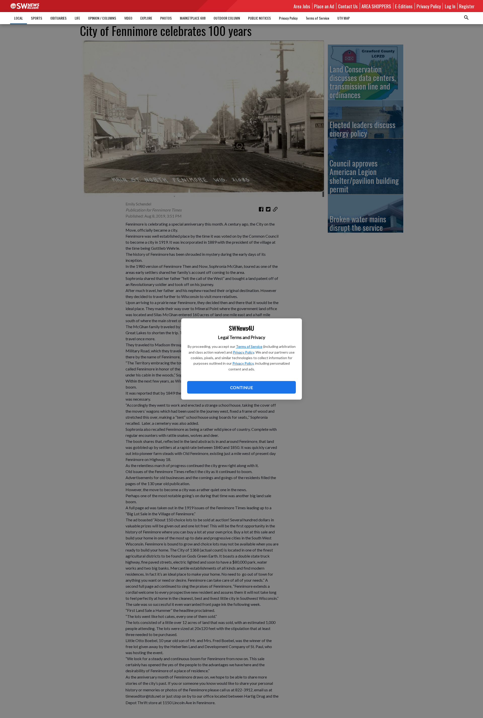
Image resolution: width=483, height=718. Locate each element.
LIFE (77, 18)
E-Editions (404, 6)
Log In (450, 6)
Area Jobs (302, 6)
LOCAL (18, 18)
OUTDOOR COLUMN (227, 18)
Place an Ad (324, 6)
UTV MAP (343, 18)
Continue (241, 387)
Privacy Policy (243, 352)
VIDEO (128, 18)
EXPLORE (146, 18)
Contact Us (348, 6)
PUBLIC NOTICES (259, 18)
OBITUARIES (58, 18)
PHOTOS (166, 18)
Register (466, 6)
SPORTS (36, 18)
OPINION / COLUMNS (102, 18)
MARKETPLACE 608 (193, 18)
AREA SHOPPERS (376, 6)
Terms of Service (249, 346)
